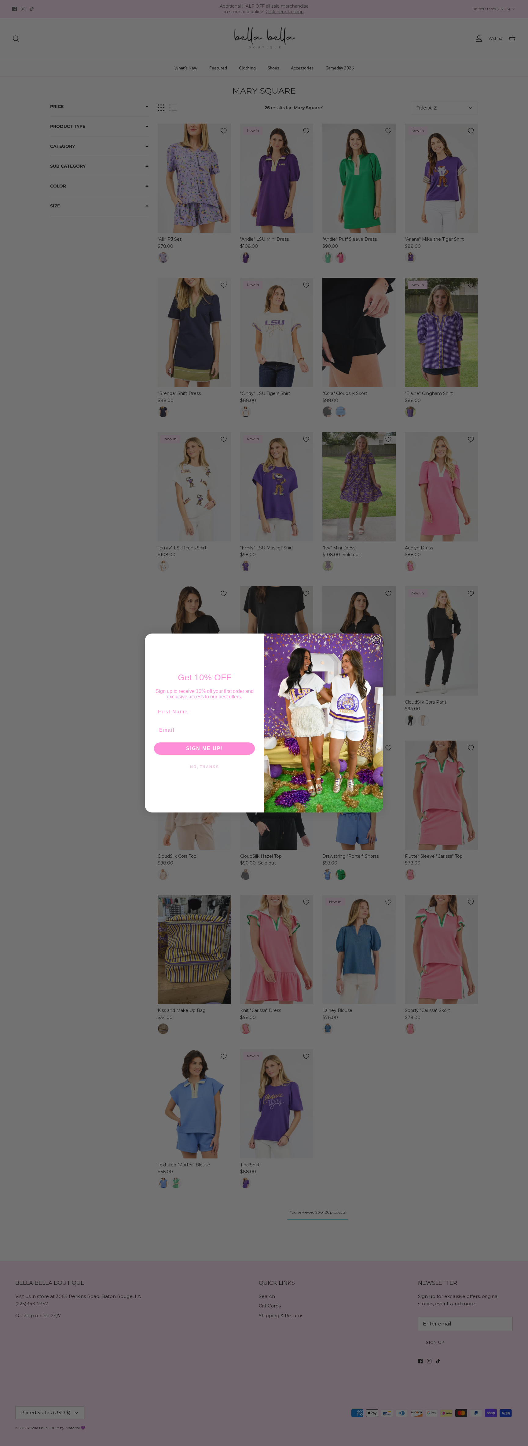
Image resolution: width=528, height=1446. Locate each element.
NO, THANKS (204, 767)
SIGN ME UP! (204, 748)
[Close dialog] (376, 640)
